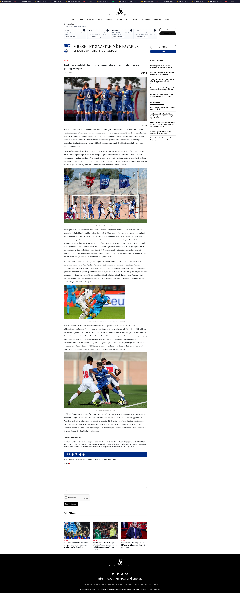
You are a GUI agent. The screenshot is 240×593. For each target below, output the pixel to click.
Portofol (109, 20)
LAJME (84, 585)
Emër (65, 491)
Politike (67, 30)
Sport (135, 20)
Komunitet (119, 20)
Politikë (80, 20)
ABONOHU (163, 47)
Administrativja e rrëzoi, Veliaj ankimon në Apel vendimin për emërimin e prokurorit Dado (162, 81)
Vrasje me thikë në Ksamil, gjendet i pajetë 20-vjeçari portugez (161, 132)
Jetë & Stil (157, 20)
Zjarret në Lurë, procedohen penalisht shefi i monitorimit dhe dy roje (162, 73)
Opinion (99, 20)
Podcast (167, 20)
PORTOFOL (111, 585)
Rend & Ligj (90, 20)
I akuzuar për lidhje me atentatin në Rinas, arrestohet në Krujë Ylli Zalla (161, 66)
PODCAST (155, 585)
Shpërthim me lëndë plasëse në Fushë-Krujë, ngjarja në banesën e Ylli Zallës (162, 139)
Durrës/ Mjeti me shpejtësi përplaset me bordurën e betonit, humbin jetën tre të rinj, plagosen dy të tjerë (162, 124)
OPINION (104, 585)
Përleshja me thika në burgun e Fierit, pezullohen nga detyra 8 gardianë (162, 95)
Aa (143, 126)
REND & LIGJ (97, 585)
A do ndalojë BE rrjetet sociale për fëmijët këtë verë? (120, 33)
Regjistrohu (168, 34)
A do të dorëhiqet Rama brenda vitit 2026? (74, 33)
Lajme (72, 20)
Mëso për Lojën (168, 30)
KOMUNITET (119, 585)
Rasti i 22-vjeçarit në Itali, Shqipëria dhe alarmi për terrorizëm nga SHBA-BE (162, 89)
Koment (67, 463)
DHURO (163, 51)
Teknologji (115, 30)
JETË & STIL (147, 585)
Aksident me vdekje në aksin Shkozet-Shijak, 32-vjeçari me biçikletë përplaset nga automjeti (162, 116)
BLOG (125, 585)
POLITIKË (89, 585)
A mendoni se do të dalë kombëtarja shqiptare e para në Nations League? (98, 33)
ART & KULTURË (138, 585)
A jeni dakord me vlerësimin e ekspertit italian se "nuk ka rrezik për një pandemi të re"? (146, 33)
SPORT (130, 585)
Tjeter (137, 30)
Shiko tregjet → (71, 36)
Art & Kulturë (145, 20)
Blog (127, 20)
